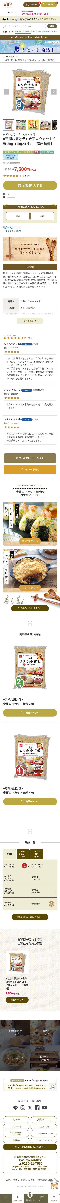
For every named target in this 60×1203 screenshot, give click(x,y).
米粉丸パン (46, 31)
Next (54, 92)
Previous (6, 92)
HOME (6, 57)
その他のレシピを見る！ (30, 608)
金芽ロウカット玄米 (23, 854)
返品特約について (12, 227)
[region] (36, 32)
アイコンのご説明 (12, 231)
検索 (52, 26)
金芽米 (9, 854)
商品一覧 (14, 57)
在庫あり (18, 31)
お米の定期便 (36, 31)
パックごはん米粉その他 (37, 854)
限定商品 (26, 31)
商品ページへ (17, 1000)
